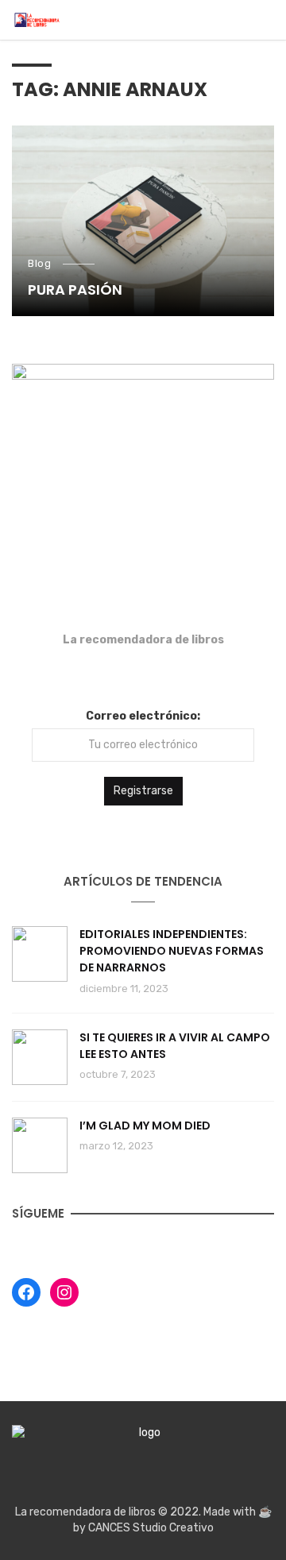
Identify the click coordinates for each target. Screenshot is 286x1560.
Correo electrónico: (143, 716)
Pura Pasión (75, 289)
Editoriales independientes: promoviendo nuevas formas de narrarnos (171, 950)
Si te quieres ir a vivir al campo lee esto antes (174, 1045)
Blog (39, 263)
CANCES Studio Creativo (151, 1528)
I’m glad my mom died (145, 1125)
